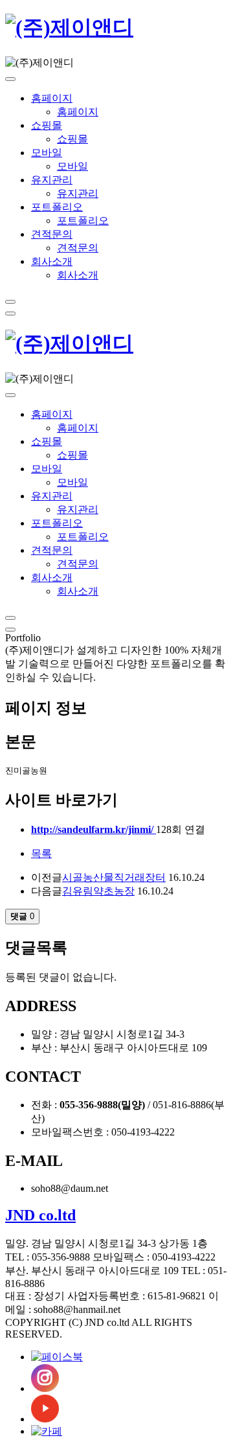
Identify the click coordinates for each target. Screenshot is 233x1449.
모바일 (46, 152)
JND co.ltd (40, 1215)
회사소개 (51, 261)
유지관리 (51, 179)
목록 (41, 853)
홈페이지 (51, 98)
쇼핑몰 (46, 125)
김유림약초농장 (98, 890)
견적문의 (51, 234)
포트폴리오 (57, 206)
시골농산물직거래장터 (114, 877)
